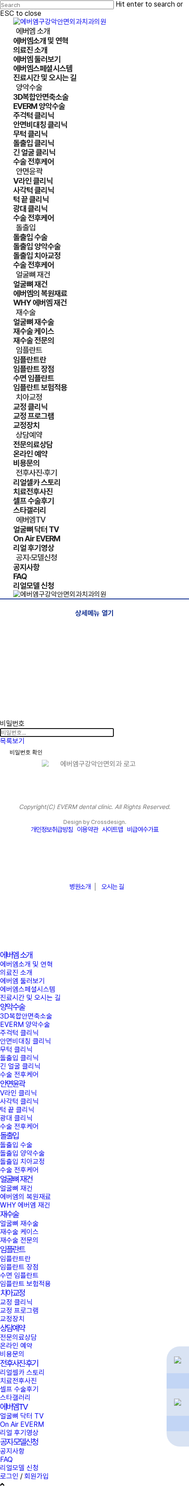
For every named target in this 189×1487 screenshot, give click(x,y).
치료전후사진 (18, 1381)
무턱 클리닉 (16, 1049)
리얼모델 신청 (19, 1468)
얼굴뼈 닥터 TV (22, 1416)
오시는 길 (113, 887)
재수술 (9, 1214)
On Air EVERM (22, 1424)
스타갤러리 (15, 1397)
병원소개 (80, 887)
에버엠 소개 (16, 955)
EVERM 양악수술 (25, 1024)
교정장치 (12, 1319)
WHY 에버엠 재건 (25, 1205)
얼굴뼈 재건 (16, 1179)
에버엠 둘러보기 (22, 981)
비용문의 (12, 1354)
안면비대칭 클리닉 (25, 1041)
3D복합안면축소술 (26, 1016)
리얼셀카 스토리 (22, 1372)
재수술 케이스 (19, 1232)
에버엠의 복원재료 (25, 1197)
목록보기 (12, 741)
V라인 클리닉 (18, 1093)
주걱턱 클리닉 (19, 1033)
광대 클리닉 (16, 1118)
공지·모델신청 (19, 1442)
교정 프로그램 (19, 1310)
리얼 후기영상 (19, 1433)
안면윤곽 (12, 1084)
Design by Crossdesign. (94, 822)
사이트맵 (112, 830)
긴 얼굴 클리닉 (20, 1066)
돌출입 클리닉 (19, 1058)
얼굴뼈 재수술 (19, 1223)
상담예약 (12, 1328)
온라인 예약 (16, 1346)
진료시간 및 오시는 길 (30, 998)
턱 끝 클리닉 (17, 1110)
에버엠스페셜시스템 (27, 989)
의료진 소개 (16, 972)
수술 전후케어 (19, 1074)
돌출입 (9, 1136)
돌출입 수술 (16, 1145)
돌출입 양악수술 (22, 1153)
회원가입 (36, 1476)
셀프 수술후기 (19, 1389)
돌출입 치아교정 (22, 1161)
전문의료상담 (18, 1337)
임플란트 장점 (19, 1267)
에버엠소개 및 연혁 (26, 964)
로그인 (9, 1476)
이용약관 (87, 830)
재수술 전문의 (19, 1240)
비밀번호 (12, 723)
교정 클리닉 (16, 1302)
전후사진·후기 (19, 1363)
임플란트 (12, 1249)
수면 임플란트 (19, 1275)
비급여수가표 (143, 830)
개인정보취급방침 (52, 830)
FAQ (6, 1459)
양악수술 (12, 1007)
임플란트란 (15, 1259)
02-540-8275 (94, 865)
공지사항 (12, 1451)
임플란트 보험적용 (25, 1284)
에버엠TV (13, 1407)
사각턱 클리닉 (19, 1101)
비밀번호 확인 (26, 752)
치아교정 (12, 1293)
